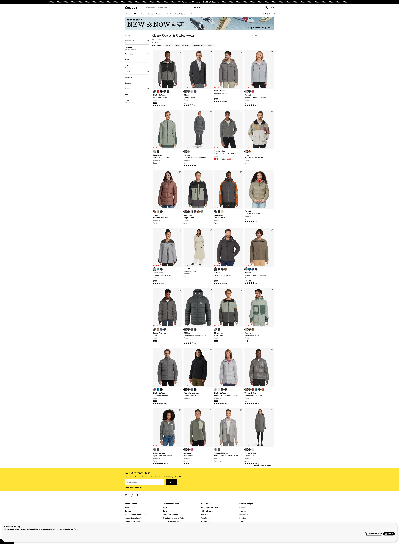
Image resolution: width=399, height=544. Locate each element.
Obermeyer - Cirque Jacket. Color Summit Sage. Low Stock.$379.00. (198, 197)
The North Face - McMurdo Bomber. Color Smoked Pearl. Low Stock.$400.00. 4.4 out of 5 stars (228, 78)
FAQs (165, 508)
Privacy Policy (73, 529)
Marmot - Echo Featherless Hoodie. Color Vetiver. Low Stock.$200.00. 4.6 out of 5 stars (259, 197)
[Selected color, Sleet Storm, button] (246, 91)
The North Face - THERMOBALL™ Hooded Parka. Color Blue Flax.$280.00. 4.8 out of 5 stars (228, 376)
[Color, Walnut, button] (252, 329)
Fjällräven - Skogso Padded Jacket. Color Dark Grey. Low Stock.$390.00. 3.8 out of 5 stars (228, 256)
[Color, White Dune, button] (219, 389)
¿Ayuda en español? (170, 515)
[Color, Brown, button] (219, 449)
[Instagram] (126, 495)
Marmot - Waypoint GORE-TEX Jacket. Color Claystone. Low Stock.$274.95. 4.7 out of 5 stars (259, 256)
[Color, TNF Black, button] (161, 91)
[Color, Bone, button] (222, 211)
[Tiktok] (131, 495)
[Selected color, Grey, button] (246, 151)
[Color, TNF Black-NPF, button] (161, 389)
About (127, 508)
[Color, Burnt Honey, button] (198, 211)
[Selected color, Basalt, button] (215, 211)
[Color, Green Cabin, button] (191, 211)
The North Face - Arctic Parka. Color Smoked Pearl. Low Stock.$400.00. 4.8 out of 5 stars (259, 436)
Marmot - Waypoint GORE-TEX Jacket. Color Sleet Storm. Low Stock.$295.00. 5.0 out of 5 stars (259, 78)
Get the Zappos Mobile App (135, 515)
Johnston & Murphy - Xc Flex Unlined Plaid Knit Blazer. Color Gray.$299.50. (228, 436)
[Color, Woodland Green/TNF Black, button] (164, 91)
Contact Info (167, 511)
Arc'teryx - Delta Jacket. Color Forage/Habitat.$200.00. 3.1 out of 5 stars (198, 436)
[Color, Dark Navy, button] (219, 269)
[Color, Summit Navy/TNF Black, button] (168, 91)
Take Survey (205, 518)
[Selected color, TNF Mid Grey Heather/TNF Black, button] (154, 91)
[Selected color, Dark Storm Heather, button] (185, 389)
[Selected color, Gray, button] (215, 449)
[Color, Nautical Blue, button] (249, 269)
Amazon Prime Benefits (133, 518)
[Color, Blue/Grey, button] (161, 329)
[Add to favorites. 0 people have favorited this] (180, 52)
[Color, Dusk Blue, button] (158, 389)
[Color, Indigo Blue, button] (201, 211)
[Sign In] (266, 8)
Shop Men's (266, 28)
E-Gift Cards (206, 521)
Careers (128, 511)
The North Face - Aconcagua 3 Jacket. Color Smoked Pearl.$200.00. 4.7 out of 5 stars (167, 376)
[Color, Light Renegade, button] (191, 449)
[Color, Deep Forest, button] (191, 329)
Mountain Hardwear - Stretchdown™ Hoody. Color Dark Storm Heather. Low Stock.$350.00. (198, 376)
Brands (242, 508)
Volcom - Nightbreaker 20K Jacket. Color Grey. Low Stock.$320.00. (259, 138)
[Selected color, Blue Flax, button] (215, 389)
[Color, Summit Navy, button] (222, 389)
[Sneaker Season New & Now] (199, 23)
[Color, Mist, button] (158, 211)
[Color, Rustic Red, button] (188, 211)
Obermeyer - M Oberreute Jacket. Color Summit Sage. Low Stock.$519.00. (259, 316)
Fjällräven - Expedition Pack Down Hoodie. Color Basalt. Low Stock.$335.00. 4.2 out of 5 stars (198, 316)
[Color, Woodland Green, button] (249, 389)
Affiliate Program (207, 511)
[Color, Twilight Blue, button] (252, 269)
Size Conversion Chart (209, 508)
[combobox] (166, 8)
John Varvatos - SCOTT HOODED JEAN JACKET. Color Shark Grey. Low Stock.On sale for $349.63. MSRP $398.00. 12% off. (228, 138)
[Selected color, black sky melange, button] (185, 91)
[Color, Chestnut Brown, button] (249, 151)
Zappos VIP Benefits (132, 521)
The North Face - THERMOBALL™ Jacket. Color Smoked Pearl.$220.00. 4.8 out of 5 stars (259, 376)
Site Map (204, 515)
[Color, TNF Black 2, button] (259, 389)
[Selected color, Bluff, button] (154, 211)
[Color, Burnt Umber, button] (262, 389)
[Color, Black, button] (249, 91)
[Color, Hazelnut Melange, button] (158, 329)
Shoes (241, 521)
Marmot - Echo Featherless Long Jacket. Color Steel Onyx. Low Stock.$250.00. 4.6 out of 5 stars (198, 138)
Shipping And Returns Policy (173, 518)
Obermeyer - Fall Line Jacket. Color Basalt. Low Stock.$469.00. (228, 197)
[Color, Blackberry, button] (195, 389)
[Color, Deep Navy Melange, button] (195, 91)
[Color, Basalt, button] (219, 329)
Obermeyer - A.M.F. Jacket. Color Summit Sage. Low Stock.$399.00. (228, 316)
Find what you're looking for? (262, 466)
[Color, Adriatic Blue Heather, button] (191, 389)
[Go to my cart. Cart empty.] (272, 8)
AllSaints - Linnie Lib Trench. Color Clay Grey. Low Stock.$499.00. (198, 256)
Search (197, 7)
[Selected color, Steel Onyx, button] (185, 151)
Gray (210, 45)
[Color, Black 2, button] (188, 449)
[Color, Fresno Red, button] (195, 211)
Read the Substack (210, 2)
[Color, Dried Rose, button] (252, 91)
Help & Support (269, 14)
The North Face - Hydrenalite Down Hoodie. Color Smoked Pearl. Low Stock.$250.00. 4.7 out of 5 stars (167, 436)
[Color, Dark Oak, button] (225, 269)
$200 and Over (198, 45)
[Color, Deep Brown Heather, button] (188, 91)
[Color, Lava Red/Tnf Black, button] (158, 91)
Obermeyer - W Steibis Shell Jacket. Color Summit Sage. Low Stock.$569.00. (167, 138)
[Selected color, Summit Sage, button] (154, 151)
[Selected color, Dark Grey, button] (215, 269)
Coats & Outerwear (181, 45)
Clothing (167, 45)
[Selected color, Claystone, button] (246, 269)
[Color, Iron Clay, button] (252, 389)
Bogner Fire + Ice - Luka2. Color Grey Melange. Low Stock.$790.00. (167, 316)
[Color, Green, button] (158, 269)
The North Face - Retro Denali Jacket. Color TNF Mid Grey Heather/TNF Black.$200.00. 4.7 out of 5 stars (167, 78)
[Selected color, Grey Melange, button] (154, 329)
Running (242, 518)
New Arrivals (244, 515)
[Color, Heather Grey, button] (191, 91)
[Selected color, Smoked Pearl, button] (154, 389)
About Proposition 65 (171, 521)
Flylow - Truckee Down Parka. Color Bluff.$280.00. (167, 197)
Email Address (132, 482)
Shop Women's (254, 28)
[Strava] (137, 495)
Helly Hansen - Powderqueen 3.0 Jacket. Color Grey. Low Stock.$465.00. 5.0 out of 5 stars (167, 256)
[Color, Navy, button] (195, 329)
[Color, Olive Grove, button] (188, 151)
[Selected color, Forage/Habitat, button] (185, 449)
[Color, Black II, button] (219, 211)
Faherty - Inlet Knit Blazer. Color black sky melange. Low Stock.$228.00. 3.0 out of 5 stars (198, 78)
